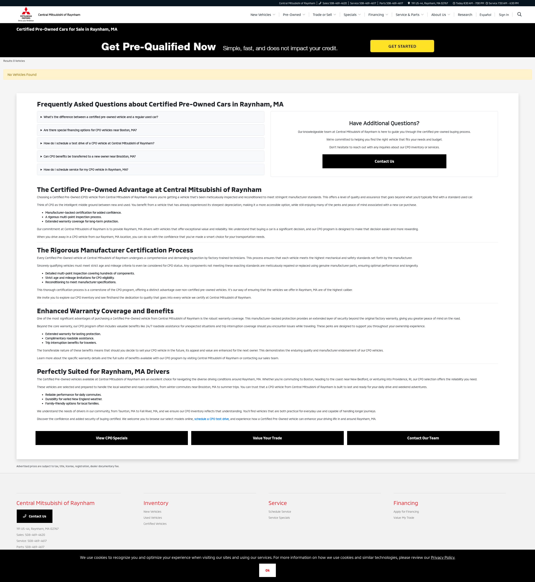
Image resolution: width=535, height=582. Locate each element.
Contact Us (384, 161)
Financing (406, 503)
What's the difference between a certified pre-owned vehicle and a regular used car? (101, 117)
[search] (519, 14)
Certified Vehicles (155, 523)
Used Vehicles (153, 517)
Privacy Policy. (443, 557)
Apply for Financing (406, 511)
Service (278, 503)
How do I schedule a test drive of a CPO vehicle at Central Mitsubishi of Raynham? (99, 143)
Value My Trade (404, 517)
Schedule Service (280, 511)
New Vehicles (152, 511)
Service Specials (279, 517)
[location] (409, 3)
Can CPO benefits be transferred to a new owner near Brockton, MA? (90, 156)
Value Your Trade (267, 438)
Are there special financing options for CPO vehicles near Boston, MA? (90, 130)
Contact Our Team (423, 438)
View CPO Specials (111, 438)
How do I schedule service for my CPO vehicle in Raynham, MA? (86, 169)
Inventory (156, 503)
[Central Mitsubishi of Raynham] (50, 14)
